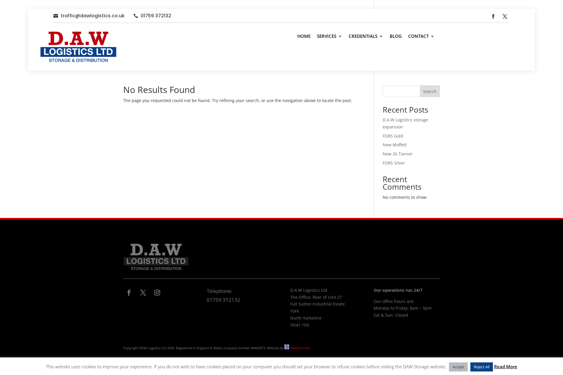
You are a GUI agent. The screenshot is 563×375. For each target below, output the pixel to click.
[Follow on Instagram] (157, 292)
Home (304, 36)
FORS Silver (394, 163)
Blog (396, 36)
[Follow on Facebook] (493, 16)
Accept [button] (458, 366)
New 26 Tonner (398, 154)
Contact (418, 36)
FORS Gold (393, 136)
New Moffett (395, 144)
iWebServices (300, 348)
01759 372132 (156, 15)
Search (430, 91)
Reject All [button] (481, 366)
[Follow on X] (505, 16)
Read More (505, 366)
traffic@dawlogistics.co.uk (93, 15)
